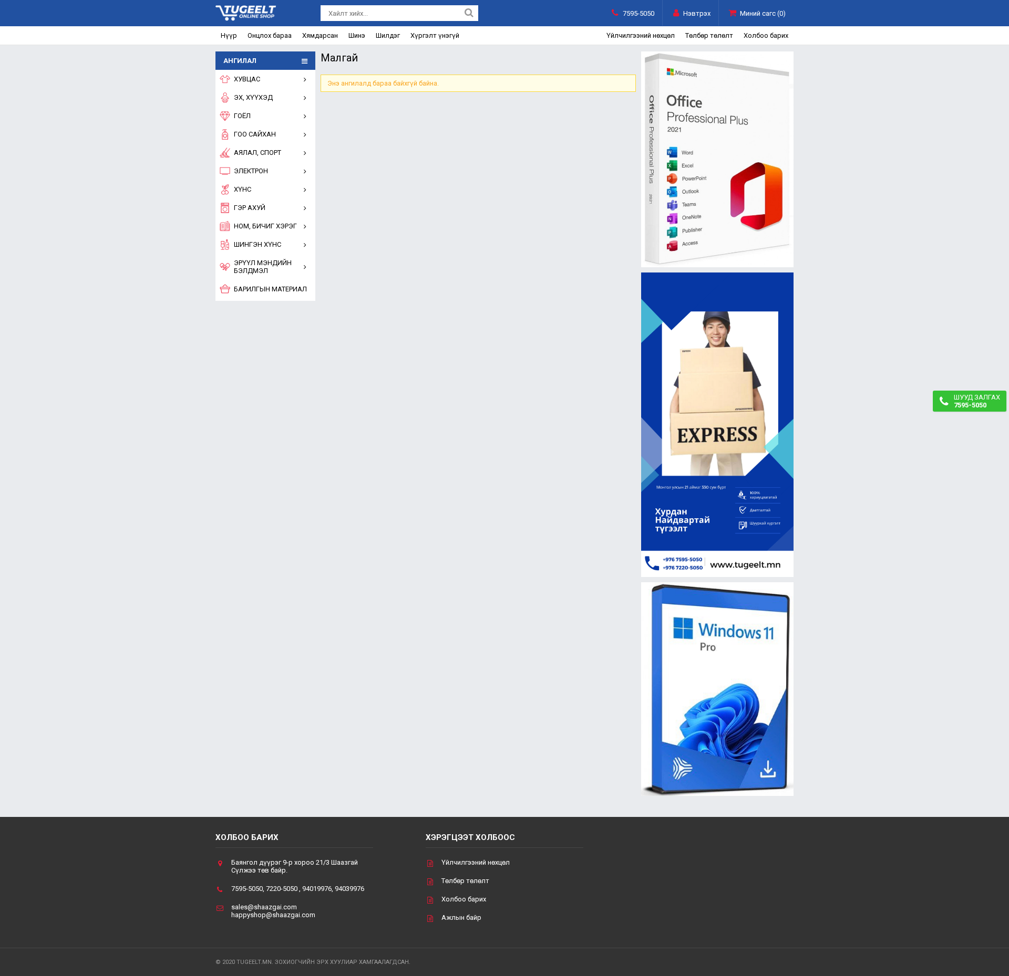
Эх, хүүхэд (253, 97)
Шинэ (356, 35)
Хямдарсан (320, 35)
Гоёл (242, 116)
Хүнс (242, 189)
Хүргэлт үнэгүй (434, 35)
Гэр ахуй (249, 208)
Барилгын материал (270, 289)
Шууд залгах (977, 401)
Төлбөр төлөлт (709, 35)
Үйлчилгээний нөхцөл (640, 35)
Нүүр (229, 35)
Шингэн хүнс (257, 244)
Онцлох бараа (270, 35)
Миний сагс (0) (763, 13)
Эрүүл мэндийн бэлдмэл (263, 267)
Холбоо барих (766, 35)
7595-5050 (638, 13)
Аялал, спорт (257, 152)
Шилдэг (388, 35)
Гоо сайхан (255, 134)
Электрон (251, 171)
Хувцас (247, 79)
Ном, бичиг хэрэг (265, 226)
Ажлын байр (461, 917)
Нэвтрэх (697, 13)
